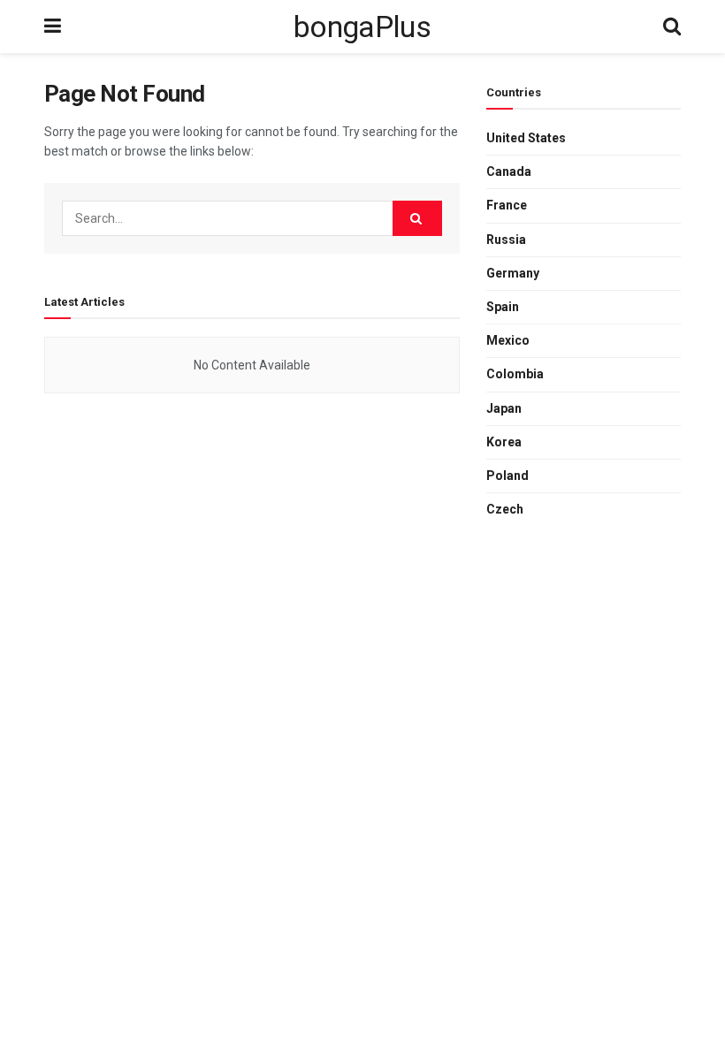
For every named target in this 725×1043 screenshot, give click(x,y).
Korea (504, 442)
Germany (512, 273)
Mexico (508, 340)
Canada (508, 171)
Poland (507, 475)
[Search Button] (672, 26)
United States (526, 138)
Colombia (515, 374)
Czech (504, 509)
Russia (506, 239)
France (506, 205)
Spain (502, 307)
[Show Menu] (52, 26)
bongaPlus (362, 26)
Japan (504, 408)
